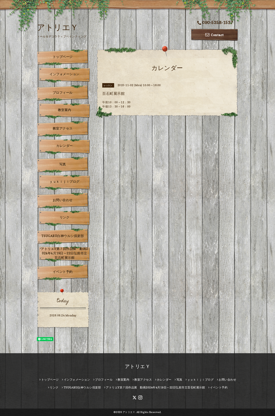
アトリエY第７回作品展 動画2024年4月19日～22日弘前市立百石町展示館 (64, 253)
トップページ (63, 57)
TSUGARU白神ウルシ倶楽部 (62, 236)
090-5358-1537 (217, 22)
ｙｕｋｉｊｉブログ (65, 182)
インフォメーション (65, 74)
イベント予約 (63, 272)
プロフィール (63, 93)
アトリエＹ (58, 27)
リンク (65, 217)
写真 (62, 164)
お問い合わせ (63, 200)
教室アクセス (63, 128)
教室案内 (64, 110)
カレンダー (64, 146)
